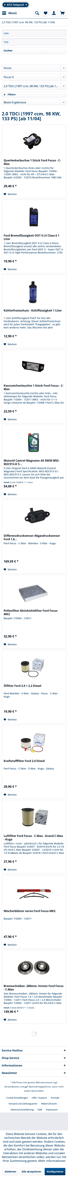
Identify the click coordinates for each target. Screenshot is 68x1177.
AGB (39, 1109)
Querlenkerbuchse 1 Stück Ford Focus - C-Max (32, 162)
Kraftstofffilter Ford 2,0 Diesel (24, 761)
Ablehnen (10, 1171)
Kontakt (55, 1097)
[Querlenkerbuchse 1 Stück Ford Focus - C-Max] (34, 142)
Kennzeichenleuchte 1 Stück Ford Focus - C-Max (33, 387)
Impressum (52, 1109)
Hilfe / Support (39, 1097)
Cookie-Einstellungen (17, 1097)
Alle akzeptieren (31, 1171)
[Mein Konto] (53, 13)
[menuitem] (9, 13)
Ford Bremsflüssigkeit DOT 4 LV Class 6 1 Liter (31, 237)
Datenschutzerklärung (22, 1109)
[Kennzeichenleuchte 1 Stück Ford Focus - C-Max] (34, 367)
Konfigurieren (55, 1171)
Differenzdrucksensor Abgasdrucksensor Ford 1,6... (32, 537)
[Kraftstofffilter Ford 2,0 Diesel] (34, 742)
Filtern (11, 94)
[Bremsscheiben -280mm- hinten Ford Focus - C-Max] (34, 967)
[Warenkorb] (62, 13)
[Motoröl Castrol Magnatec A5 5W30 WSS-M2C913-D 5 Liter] (34, 442)
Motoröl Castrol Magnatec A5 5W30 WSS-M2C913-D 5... (31, 462)
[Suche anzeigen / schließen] (36, 13)
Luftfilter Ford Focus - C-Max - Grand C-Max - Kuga (33, 837)
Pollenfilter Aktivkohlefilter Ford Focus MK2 (31, 612)
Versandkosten (12, 1086)
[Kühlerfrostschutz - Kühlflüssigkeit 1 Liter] (34, 292)
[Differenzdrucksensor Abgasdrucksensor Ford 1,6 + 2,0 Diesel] (34, 517)
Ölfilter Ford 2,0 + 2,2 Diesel (22, 686)
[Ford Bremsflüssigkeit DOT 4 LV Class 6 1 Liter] (34, 217)
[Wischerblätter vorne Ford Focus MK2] (34, 892)
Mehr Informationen (52, 1161)
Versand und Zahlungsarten (23, 1103)
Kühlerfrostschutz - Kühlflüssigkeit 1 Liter (33, 310)
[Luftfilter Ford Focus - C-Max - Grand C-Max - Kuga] (34, 817)
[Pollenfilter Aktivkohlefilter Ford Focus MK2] (34, 592)
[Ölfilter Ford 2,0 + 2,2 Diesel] (34, 667)
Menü (12, 13)
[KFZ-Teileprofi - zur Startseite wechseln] (15, 5)
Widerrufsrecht (49, 1103)
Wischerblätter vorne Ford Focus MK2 (29, 911)
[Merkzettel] (45, 13)
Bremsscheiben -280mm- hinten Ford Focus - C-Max (33, 987)
